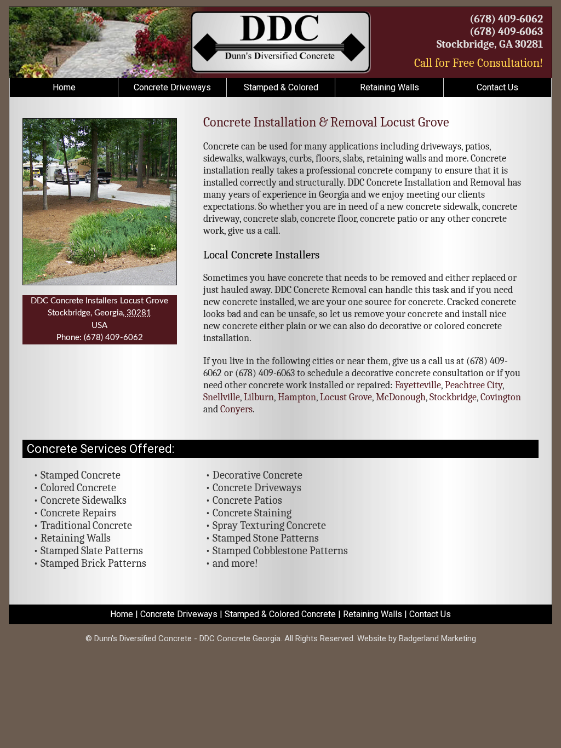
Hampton (297, 397)
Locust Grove (346, 397)
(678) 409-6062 (506, 19)
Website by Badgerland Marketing (416, 638)
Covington (500, 397)
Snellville (221, 397)
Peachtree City (473, 385)
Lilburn (259, 397)
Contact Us (497, 87)
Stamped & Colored (281, 87)
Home (64, 87)
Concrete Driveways (172, 87)
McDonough (401, 397)
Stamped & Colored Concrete (280, 614)
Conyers (236, 409)
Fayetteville (418, 385)
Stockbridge (453, 397)
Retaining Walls (389, 87)
